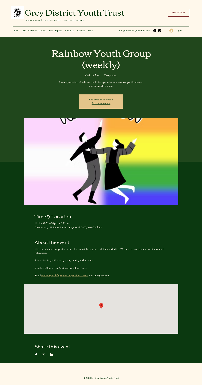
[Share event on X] (43, 354)
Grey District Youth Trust (75, 12)
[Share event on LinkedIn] (51, 354)
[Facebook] (154, 30)
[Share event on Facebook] (36, 354)
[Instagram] (159, 30)
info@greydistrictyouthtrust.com (134, 30)
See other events (101, 103)
